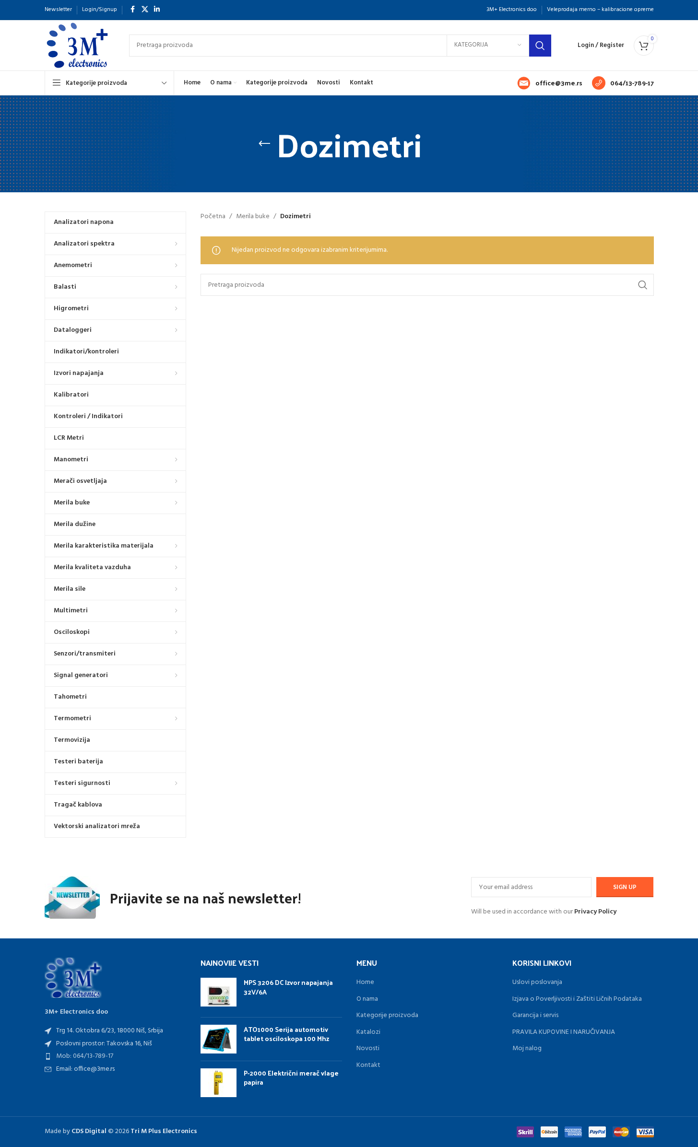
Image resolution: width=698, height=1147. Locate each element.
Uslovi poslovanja (537, 982)
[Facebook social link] (133, 10)
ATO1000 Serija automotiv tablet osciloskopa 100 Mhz (286, 1034)
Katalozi (368, 1032)
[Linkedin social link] (157, 10)
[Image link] (73, 977)
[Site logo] (77, 45)
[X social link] (145, 10)
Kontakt (368, 1065)
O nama (367, 999)
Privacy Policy (595, 911)
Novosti (367, 1048)
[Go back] (264, 143)
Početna (213, 216)
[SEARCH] (540, 46)
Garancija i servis (535, 1015)
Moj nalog (527, 1048)
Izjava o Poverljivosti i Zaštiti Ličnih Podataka (577, 999)
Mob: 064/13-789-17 (84, 1056)
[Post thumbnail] (219, 994)
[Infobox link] (549, 83)
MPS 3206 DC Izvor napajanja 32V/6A (288, 987)
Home (365, 982)
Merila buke (253, 216)
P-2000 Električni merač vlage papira (291, 1077)
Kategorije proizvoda (387, 1015)
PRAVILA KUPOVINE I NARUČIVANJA (563, 1032)
